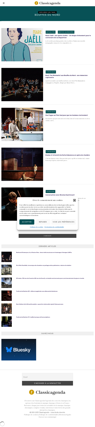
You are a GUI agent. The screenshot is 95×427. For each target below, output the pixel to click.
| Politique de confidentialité (48, 415)
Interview (50, 191)
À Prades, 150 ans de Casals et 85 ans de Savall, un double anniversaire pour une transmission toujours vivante (50, 278)
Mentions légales (65, 415)
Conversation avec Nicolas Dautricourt (60, 195)
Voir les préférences (63, 222)
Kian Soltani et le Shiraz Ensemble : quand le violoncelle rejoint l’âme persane (39, 304)
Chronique (50, 72)
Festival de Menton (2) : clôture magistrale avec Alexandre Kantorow (36, 291)
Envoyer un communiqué (47, 417)
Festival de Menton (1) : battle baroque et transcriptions (33, 317)
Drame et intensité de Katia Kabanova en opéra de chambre (67, 155)
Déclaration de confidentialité (54, 227)
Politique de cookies (36, 227)
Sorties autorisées (66, 32)
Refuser (43, 222)
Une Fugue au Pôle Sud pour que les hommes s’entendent (66, 115)
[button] (74, 200)
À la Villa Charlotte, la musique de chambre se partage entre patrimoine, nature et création (43, 265)
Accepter (27, 222)
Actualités (50, 32)
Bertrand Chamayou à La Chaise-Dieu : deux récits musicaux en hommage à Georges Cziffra (44, 252)
